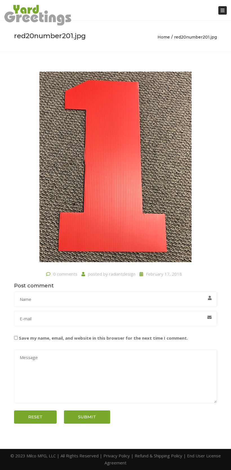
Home (163, 37)
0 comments (65, 274)
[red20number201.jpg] (115, 169)
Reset (35, 416)
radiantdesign (122, 274)
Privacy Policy (116, 455)
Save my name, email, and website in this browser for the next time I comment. (103, 338)
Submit (87, 416)
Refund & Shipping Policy (158, 455)
